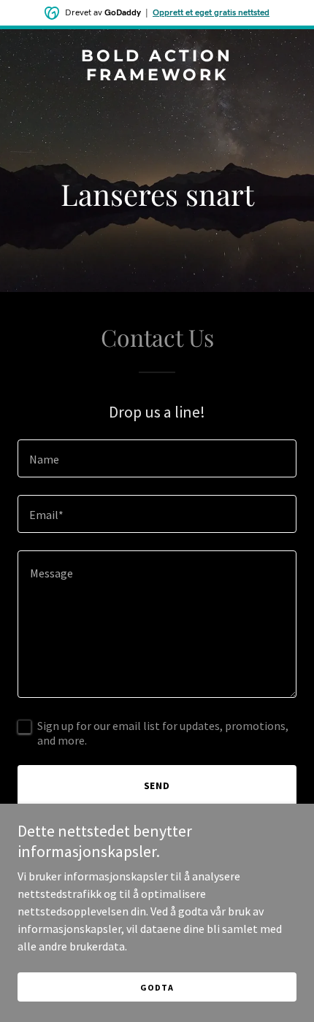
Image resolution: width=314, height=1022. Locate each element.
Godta (156, 987)
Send (157, 785)
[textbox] (157, 458)
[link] (157, 76)
